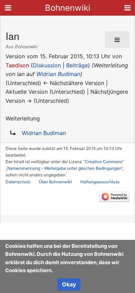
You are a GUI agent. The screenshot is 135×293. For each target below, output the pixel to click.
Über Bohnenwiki (55, 181)
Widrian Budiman (58, 73)
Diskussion (47, 65)
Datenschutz (18, 181)
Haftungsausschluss (99, 181)
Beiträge (77, 65)
